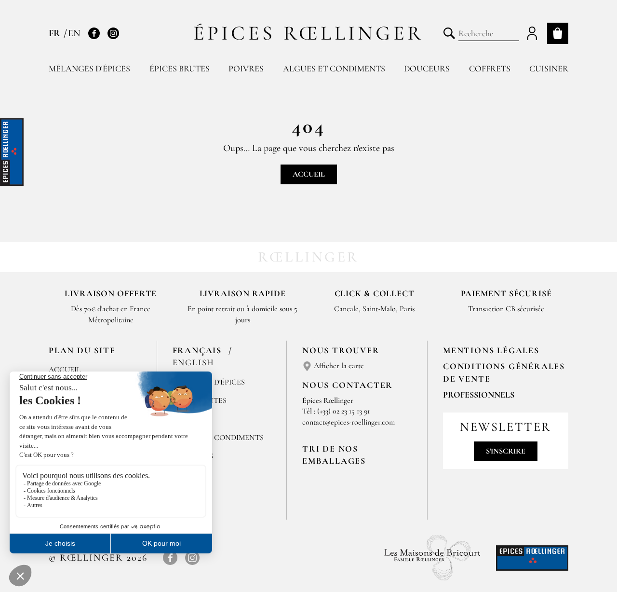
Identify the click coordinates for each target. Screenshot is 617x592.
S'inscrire (505, 451)
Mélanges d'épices (89, 68)
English (194, 362)
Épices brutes (179, 68)
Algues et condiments (334, 68)
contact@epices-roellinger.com (348, 422)
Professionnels (478, 394)
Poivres (246, 68)
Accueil (309, 174)
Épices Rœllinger (308, 33)
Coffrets (489, 68)
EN (74, 33)
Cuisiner (548, 68)
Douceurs (427, 68)
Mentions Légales (491, 350)
